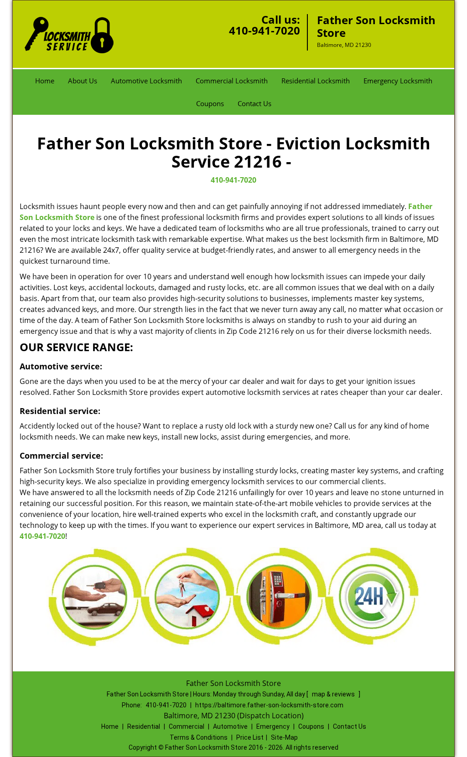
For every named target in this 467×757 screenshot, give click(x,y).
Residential (143, 726)
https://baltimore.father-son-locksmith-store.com (269, 705)
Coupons (210, 103)
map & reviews (334, 694)
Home (44, 80)
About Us (82, 80)
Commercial (186, 726)
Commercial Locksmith (232, 80)
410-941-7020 (264, 30)
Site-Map (284, 737)
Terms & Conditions (199, 737)
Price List (250, 737)
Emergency (273, 726)
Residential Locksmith (315, 80)
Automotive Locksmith (146, 80)
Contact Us (254, 103)
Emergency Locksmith (397, 80)
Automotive (230, 726)
